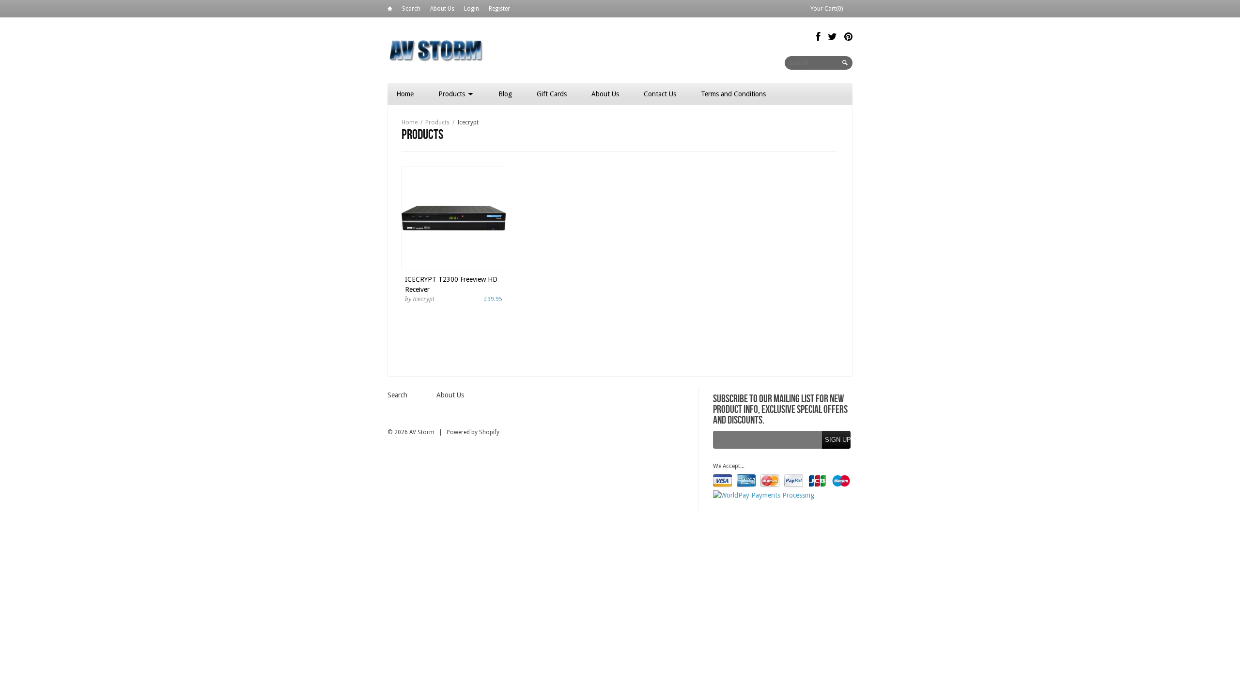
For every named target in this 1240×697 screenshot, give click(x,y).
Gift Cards (552, 94)
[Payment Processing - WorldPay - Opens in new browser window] (763, 495)
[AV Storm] (436, 50)
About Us (442, 8)
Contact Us (660, 94)
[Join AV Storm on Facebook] (818, 37)
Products (452, 94)
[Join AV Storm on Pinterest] (848, 37)
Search (411, 8)
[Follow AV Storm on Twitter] (832, 37)
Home (390, 10)
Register (499, 8)
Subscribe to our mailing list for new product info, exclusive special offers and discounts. (780, 410)
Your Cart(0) (826, 8)
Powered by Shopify (473, 432)
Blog (505, 94)
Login (471, 8)
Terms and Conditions (733, 94)
